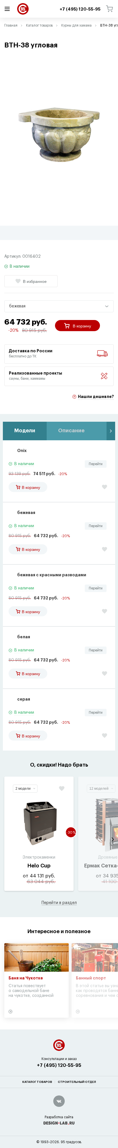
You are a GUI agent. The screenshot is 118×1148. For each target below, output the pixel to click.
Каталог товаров (39, 25)
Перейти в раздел (59, 903)
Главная (10, 25)
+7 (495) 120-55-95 (59, 1065)
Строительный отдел (77, 1082)
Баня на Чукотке (26, 978)
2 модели (23, 789)
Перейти (96, 464)
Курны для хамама (76, 25)
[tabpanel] (59, 134)
